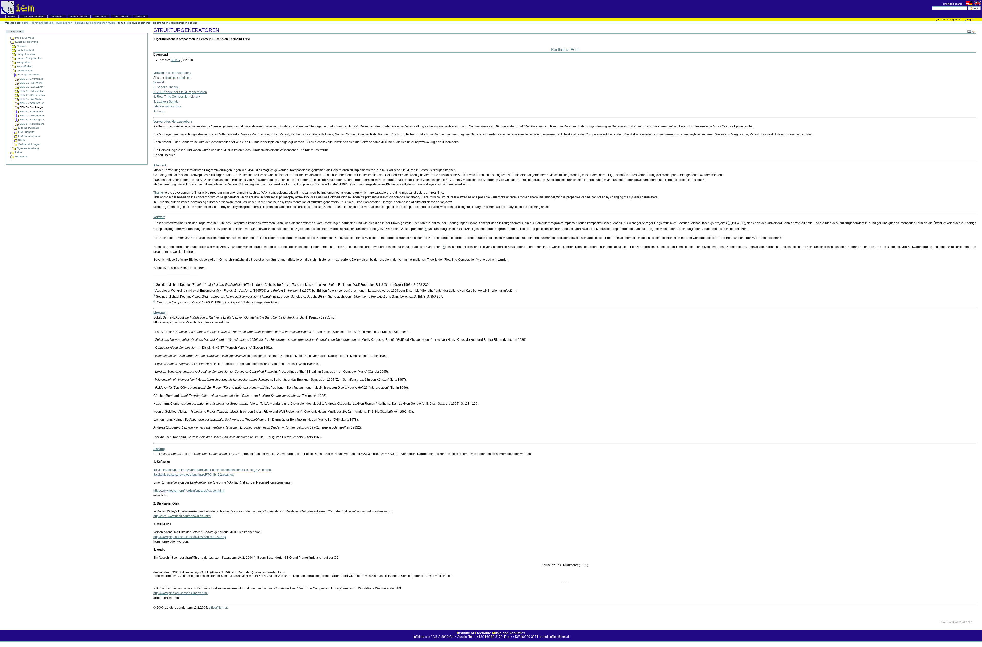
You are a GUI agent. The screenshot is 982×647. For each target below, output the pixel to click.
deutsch (170, 78)
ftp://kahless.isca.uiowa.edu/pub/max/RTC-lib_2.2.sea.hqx (193, 474)
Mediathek (20, 156)
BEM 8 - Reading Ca (31, 119)
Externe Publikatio (28, 127)
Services (101, 16)
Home (25, 22)
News (12, 16)
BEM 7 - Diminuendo (31, 115)
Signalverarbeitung (27, 148)
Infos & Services (24, 37)
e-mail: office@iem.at (554, 637)
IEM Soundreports (28, 136)
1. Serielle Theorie (166, 87)
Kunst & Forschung (42, 22)
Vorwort (158, 82)
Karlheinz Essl (565, 49)
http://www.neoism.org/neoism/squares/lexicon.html (188, 490)
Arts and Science (33, 16)
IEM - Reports (25, 131)
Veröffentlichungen (28, 144)
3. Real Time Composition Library (176, 96)
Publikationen (64, 22)
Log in (970, 19)
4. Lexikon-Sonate (166, 101)
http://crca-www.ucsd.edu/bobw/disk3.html (182, 516)
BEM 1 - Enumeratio (31, 78)
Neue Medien (24, 66)
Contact (140, 16)
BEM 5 (175, 60)
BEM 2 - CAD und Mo (32, 95)
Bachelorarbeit (25, 50)
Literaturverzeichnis (167, 106)
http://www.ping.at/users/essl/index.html (180, 593)
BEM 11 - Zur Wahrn (31, 86)
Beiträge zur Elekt (28, 74)
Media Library (79, 16)
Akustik (20, 46)
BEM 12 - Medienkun (31, 91)
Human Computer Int (28, 58)
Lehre (18, 152)
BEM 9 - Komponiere (31, 123)
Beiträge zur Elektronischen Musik (95, 22)
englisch (185, 78)
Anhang (158, 111)
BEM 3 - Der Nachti (30, 99)
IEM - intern (121, 16)
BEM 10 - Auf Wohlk (31, 82)
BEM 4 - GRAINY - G (31, 103)
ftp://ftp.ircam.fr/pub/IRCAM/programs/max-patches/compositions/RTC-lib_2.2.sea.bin (212, 470)
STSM (21, 140)
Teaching (57, 16)
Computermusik (25, 54)
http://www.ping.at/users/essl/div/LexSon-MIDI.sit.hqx (189, 537)
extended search (953, 3)
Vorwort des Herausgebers (172, 73)
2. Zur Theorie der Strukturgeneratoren (180, 92)
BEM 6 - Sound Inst (31, 111)
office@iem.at (218, 607)
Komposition (23, 62)
